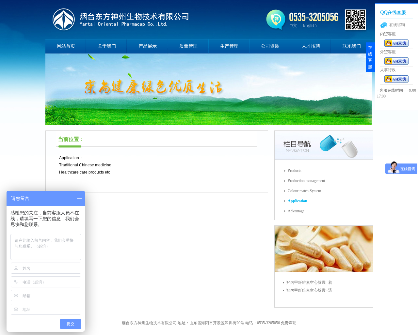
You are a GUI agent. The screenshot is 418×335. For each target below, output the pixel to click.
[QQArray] (396, 45)
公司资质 (270, 46)
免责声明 (289, 323)
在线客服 (370, 57)
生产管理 (229, 46)
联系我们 (352, 46)
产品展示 (147, 46)
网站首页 (66, 46)
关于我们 (107, 46)
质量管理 (188, 46)
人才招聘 (311, 46)
